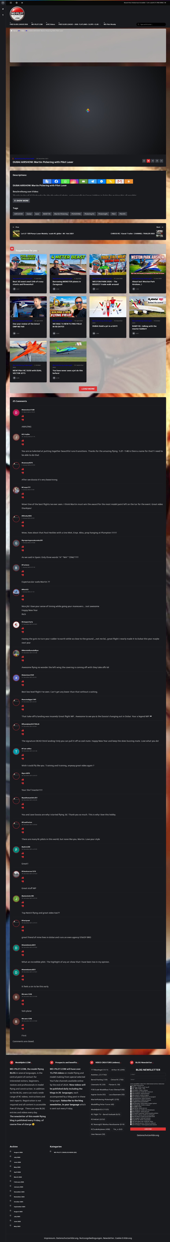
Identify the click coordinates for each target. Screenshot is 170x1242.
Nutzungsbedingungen (90, 1238)
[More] (128, 181)
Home (14, 31)
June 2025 (17, 1221)
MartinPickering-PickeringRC (24, 158)
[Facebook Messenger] (101, 181)
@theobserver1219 (29, 871)
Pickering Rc (89, 214)
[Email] (83, 181)
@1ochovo (25, 565)
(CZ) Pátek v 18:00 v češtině (140, 1090)
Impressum (49, 1238)
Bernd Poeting (99, 1080)
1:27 (121, 451)
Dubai (29, 214)
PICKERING (76, 214)
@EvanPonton (27, 822)
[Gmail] (119, 181)
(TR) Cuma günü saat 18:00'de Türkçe (142, 1121)
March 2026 (18, 1177)
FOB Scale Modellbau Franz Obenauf (108, 1089)
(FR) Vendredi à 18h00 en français (141, 1100)
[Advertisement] (88, 47)
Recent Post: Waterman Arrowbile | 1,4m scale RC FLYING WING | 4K (145, 2)
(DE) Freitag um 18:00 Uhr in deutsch (142, 1092)
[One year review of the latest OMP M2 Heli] (28, 306)
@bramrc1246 (27, 994)
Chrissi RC (117, 1080)
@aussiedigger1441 (29, 699)
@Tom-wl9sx (26, 749)
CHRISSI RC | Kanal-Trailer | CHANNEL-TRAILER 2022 (133, 233)
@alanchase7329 (28, 675)
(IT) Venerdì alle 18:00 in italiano (141, 1105)
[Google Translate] (47, 181)
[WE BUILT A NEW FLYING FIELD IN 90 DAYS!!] (68, 306)
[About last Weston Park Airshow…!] (147, 264)
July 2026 (17, 1157)
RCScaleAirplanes (100, 1129)
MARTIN (46, 214)
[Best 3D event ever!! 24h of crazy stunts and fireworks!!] (28, 264)
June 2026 (17, 1162)
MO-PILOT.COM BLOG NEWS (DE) (65, 1152)
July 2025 (17, 1216)
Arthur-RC (118, 1070)
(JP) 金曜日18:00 (136, 1106)
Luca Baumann (117, 1094)
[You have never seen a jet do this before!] (68, 351)
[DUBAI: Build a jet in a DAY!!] (107, 306)
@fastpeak (26, 920)
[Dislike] (23, 420)
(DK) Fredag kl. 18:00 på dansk (140, 1093)
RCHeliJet (98, 1119)
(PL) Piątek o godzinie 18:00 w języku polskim (145, 1113)
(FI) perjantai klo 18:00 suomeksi (141, 1098)
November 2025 (19, 1197)
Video (23, 31)
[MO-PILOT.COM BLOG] (17, 14)
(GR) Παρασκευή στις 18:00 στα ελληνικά (144, 1123)
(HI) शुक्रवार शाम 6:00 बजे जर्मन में (140, 1102)
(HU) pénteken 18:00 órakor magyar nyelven (144, 1103)
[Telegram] (92, 181)
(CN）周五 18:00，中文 (138, 1088)
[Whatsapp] (65, 181)
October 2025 (18, 1202)
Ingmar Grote (98, 1094)
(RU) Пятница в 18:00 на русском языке (143, 1116)
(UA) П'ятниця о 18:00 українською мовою (144, 1124)
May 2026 (17, 1167)
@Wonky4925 (27, 516)
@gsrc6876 (26, 773)
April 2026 (17, 1172)
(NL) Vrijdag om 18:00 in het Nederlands (143, 1110)
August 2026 (18, 1152)
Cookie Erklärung (123, 1238)
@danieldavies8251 (29, 945)
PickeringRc (103, 214)
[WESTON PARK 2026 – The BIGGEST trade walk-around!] (107, 264)
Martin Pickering (61, 214)
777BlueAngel (99, 1070)
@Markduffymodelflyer (30, 650)
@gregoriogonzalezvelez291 (32, 540)
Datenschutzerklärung (148, 1135)
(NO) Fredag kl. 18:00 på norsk (140, 1111)
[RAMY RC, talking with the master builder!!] (147, 306)
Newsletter (108, 1238)
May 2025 (17, 1226)
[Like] (23, 416)
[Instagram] (74, 181)
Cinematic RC (98, 1084)
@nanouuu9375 (27, 463)
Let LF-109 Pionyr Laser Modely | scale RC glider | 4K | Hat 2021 (47, 233)
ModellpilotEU (100, 1109)
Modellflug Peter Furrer (102, 1104)
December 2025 (19, 1192)
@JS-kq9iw (26, 434)
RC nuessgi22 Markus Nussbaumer (107, 1124)
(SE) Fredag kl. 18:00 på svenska (141, 1118)
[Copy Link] (110, 181)
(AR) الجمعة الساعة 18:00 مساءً (140, 1087)
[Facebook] (56, 181)
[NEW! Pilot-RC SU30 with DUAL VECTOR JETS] (28, 351)
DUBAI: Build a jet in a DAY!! (104, 326)
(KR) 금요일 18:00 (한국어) (139, 1108)
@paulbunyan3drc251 (29, 798)
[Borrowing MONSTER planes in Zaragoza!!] (68, 264)
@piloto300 (26, 847)
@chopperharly (27, 622)
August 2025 (18, 1211)
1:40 (126, 451)
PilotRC (123, 214)
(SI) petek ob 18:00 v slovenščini (141, 1119)
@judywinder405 (28, 896)
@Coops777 (26, 487)
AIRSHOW (18, 214)
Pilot (114, 214)
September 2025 (19, 1206)
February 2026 (19, 1182)
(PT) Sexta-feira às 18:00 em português (143, 1115)
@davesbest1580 (28, 410)
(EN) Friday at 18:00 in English (140, 1095)
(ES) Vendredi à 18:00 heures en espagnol (144, 1097)
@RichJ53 (25, 589)
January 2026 (18, 1187)
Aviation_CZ (99, 1075)
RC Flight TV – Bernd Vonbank (105, 1114)
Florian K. (114, 1084)
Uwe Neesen (98, 1134)
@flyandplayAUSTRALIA (30, 724)
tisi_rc (117, 1129)
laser (37, 214)
